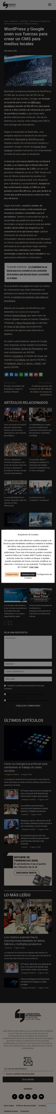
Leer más (33, 567)
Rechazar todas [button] (28, 574)
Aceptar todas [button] (12, 574)
